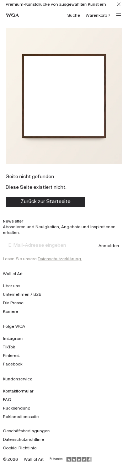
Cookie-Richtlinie (20, 448)
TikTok (9, 347)
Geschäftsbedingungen (26, 431)
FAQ (7, 399)
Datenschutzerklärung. (60, 259)
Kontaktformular (18, 391)
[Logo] (12, 15)
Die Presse (13, 303)
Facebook (12, 364)
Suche (73, 15)
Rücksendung (17, 408)
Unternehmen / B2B (22, 294)
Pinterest (11, 355)
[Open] (118, 15)
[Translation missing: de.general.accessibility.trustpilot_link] (56, 459)
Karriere (10, 311)
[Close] (118, 4)
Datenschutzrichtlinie (23, 439)
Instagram (13, 338)
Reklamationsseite (21, 417)
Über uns (11, 286)
